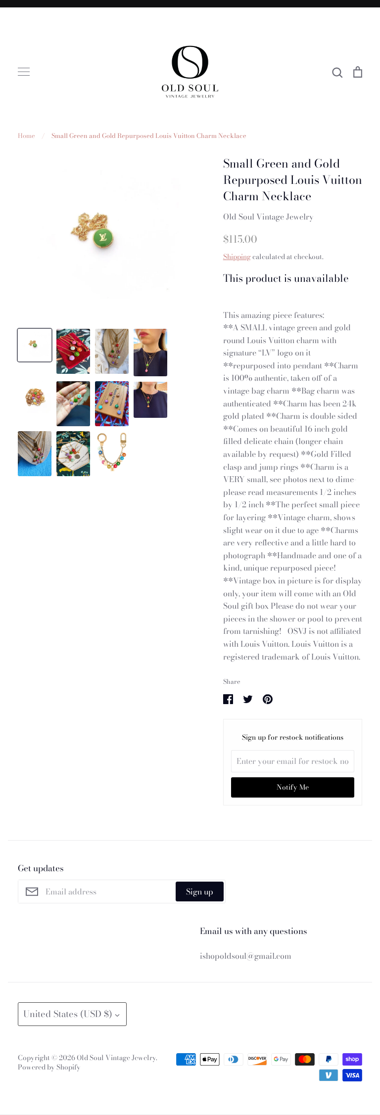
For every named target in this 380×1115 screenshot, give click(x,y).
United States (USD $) (67, 1014)
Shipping (237, 256)
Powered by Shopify (49, 1067)
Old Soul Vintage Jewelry (268, 217)
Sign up (199, 891)
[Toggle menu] (24, 71)
